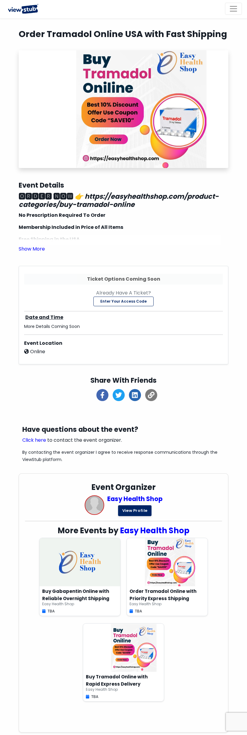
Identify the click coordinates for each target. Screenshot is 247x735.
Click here (34, 440)
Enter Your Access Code (123, 301)
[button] (32, 248)
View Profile (135, 510)
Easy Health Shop (135, 498)
